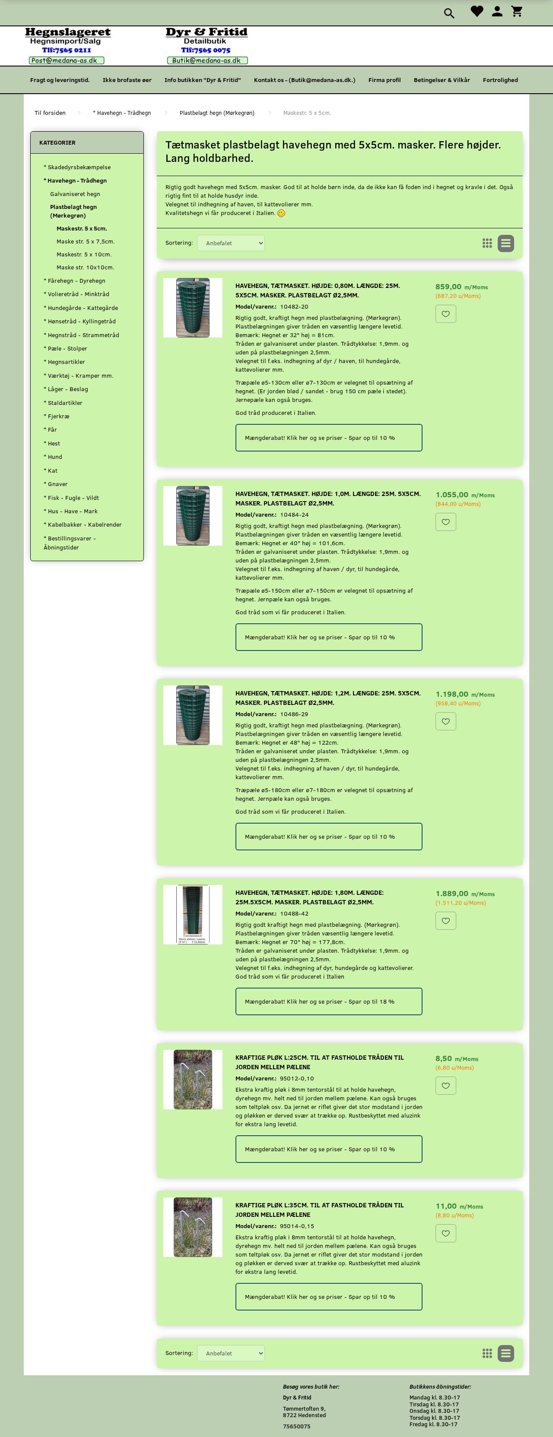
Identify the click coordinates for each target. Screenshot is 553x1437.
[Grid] (487, 243)
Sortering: (179, 242)
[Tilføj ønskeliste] (445, 314)
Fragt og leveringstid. (60, 80)
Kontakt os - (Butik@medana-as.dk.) (305, 80)
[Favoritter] (476, 10)
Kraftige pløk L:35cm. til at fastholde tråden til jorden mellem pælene (319, 1209)
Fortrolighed (500, 80)
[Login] (497, 10)
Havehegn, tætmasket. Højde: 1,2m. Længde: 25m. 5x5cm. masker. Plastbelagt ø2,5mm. (328, 697)
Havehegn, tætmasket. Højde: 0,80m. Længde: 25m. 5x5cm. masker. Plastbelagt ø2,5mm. (317, 290)
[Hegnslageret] (136, 45)
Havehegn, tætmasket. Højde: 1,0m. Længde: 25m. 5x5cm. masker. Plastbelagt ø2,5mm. (328, 498)
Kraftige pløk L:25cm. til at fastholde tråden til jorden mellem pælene (319, 1061)
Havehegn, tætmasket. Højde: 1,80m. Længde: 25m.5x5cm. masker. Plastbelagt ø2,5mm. (309, 896)
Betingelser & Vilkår (442, 80)
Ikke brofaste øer (127, 80)
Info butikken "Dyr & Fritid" (203, 80)
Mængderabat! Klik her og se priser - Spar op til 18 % (319, 1001)
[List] (506, 243)
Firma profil (385, 80)
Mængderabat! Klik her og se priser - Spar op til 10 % (320, 437)
